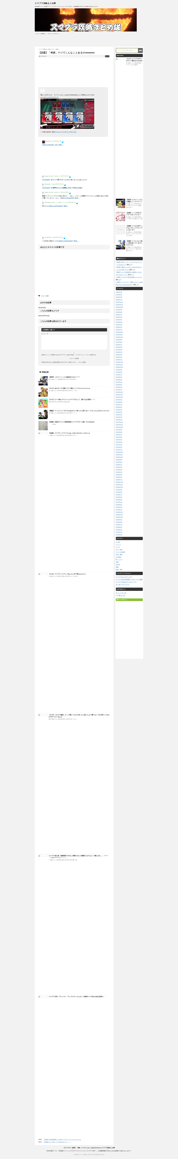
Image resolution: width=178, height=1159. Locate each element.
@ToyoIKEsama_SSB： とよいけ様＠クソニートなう (56, 202)
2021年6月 (119, 437)
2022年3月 (119, 414)
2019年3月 (119, 504)
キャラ (118, 547)
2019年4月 (119, 502)
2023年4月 (119, 382)
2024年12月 (119, 332)
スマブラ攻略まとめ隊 (45, 3)
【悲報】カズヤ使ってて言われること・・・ (57, 1142)
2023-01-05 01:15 (60, 184)
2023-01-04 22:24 (59, 237)
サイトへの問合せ (40, 33)
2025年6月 (119, 317)
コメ (107, 56)
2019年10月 (119, 487)
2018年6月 (119, 527)
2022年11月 (119, 394)
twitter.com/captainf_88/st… (70, 198)
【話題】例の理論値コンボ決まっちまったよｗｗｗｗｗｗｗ (62, 1139)
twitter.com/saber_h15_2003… (52, 145)
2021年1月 (119, 449)
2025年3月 (119, 324)
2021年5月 (119, 439)
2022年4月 (119, 412)
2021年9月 (119, 429)
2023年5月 (119, 379)
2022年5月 (119, 409)
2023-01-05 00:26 (65, 192)
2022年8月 (119, 402)
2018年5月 (119, 529)
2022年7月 (119, 404)
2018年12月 (119, 512)
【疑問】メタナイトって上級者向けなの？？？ (64, 377)
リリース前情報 (120, 552)
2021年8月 (119, 432)
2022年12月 (119, 392)
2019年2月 (119, 507)
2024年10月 (119, 337)
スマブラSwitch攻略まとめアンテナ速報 (129, 579)
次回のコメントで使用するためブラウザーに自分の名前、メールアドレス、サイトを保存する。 (69, 355)
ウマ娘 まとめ (120, 595)
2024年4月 (119, 352)
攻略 (117, 562)
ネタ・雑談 (45, 296)
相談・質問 (119, 569)
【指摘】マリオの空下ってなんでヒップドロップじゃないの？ (134, 228)
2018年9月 (119, 519)
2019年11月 (119, 484)
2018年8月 (119, 522)
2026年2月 (119, 297)
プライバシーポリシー (53, 33)
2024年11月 (119, 334)
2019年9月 (119, 489)
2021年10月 (119, 427)
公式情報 (118, 557)
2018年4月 (119, 532)
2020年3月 (119, 474)
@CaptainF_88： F (49, 141)
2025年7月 (119, 314)
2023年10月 (119, 367)
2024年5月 (119, 349)
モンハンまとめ (121, 593)
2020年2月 (119, 477)
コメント (44, 334)
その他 (118, 542)
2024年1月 (119, 359)
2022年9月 (119, 399)
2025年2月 (119, 327)
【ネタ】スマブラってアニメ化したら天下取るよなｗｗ (67, 574)
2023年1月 (119, 389)
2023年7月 (119, 374)
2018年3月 (119, 534)
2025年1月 (119, 329)
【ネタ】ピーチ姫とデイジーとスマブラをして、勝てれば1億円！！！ (72, 399)
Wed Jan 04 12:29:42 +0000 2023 (65, 132)
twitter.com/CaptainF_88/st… (58, 206)
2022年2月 (119, 417)
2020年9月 (119, 459)
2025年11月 (119, 304)
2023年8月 (119, 372)
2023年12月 (119, 362)
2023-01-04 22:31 (72, 202)
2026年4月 (119, 292)
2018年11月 (119, 514)
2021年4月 (119, 442)
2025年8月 (119, 312)
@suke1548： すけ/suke (50, 184)
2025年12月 (119, 302)
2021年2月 (119, 447)
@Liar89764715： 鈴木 (50, 237)
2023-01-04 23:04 (65, 176)
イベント (118, 544)
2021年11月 (119, 424)
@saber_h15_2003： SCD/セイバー (52, 176)
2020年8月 (119, 462)
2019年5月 (119, 499)
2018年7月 (119, 524)
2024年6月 (119, 347)
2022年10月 (119, 397)
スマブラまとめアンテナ (124, 577)
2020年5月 (119, 469)
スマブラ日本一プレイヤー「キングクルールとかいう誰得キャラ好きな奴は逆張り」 (77, 996)
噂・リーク (119, 559)
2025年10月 (119, 307)
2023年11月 (119, 364)
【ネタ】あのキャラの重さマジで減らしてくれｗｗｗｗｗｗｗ (69, 388)
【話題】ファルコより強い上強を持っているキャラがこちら (134, 243)
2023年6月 (119, 377)
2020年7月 (119, 464)
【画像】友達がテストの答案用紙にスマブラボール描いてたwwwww (71, 422)
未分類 (118, 564)
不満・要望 (119, 554)
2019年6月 (119, 497)
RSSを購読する (122, 599)
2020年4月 (119, 472)
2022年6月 (119, 407)
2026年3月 (119, 294)
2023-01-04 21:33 (57, 141)
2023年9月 (119, 369)
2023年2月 (119, 387)
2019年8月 (119, 492)
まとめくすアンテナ (122, 584)
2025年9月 (119, 309)
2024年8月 (119, 342)
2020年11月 (119, 454)
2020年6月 (119, 467)
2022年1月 (119, 419)
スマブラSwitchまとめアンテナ (126, 582)
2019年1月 (119, 509)
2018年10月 (119, 517)
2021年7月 (119, 434)
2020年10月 (119, 457)
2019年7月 (119, 494)
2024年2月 (119, 357)
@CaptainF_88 (47, 179)
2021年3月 (119, 444)
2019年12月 (119, 482)
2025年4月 (119, 322)
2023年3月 (119, 384)
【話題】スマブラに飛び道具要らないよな (128, 277)
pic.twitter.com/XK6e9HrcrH (49, 97)
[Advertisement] (74, 72)
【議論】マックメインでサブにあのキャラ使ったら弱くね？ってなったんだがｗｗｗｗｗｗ (79, 410)
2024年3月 (119, 354)
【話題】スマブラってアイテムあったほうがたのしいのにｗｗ (69, 433)
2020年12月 (119, 452)
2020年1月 (119, 479)
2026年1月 (119, 299)
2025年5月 (119, 319)
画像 (117, 567)
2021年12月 (119, 422)
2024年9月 (119, 339)
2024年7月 (119, 344)
